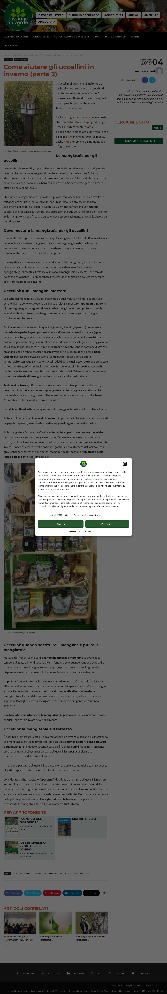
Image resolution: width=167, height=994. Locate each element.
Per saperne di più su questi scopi (87, 515)
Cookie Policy (74, 531)
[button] (125, 464)
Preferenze (107, 524)
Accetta (61, 524)
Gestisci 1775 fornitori (60, 515)
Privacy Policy (90, 531)
